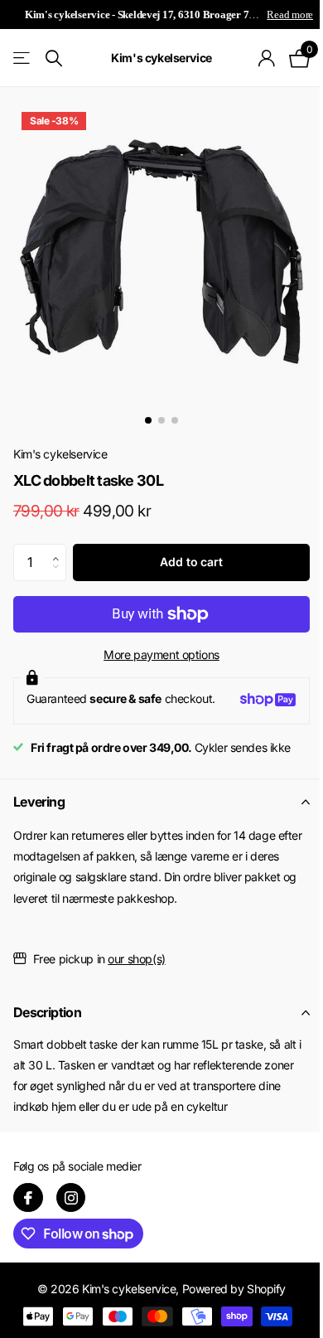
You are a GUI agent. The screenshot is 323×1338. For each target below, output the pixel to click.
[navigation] (148, 420)
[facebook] (28, 1198)
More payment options (161, 654)
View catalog (22, 58)
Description (47, 1012)
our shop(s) (136, 959)
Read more (290, 14)
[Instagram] (71, 1198)
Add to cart (191, 562)
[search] (54, 58)
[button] (60, 549)
